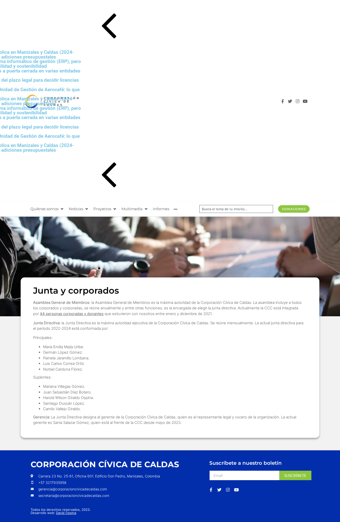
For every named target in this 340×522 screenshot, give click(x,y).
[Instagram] (297, 101)
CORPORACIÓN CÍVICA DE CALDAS (105, 464)
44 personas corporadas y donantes (72, 313)
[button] (174, 27)
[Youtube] (305, 101)
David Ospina (66, 513)
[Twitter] (290, 101)
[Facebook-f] (282, 101)
